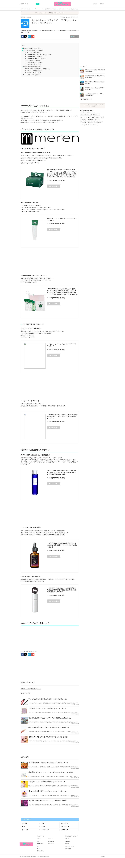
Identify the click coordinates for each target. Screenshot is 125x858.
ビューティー (38, 9)
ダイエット (25, 829)
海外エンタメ (64, 823)
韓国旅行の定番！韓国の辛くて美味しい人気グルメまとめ (48, 763)
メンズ (43, 826)
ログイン (102, 3)
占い (23, 826)
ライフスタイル (65, 826)
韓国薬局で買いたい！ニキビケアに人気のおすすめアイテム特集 (50, 772)
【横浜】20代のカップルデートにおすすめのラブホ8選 (47, 801)
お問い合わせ (68, 848)
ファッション (45, 829)
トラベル (24, 823)
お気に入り (75, 36)
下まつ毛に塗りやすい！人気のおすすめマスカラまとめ (47, 699)
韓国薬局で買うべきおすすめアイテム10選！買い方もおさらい (50, 718)
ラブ (42, 823)
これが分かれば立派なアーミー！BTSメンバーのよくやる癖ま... (95, 94)
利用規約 (67, 843)
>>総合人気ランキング (86, 99)
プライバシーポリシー (70, 846)
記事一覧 (67, 839)
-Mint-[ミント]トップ (25, 9)
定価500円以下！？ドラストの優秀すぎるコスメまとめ (47, 708)
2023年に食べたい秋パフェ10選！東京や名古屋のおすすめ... (95, 70)
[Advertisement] (50, 90)
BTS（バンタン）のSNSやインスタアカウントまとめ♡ (95, 82)
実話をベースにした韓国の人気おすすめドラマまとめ (46, 782)
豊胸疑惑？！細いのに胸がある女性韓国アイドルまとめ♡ (95, 88)
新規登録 (95, 3)
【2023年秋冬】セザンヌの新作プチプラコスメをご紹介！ (48, 737)
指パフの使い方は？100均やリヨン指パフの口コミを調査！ (48, 727)
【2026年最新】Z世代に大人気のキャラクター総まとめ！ (48, 791)
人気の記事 (67, 841)
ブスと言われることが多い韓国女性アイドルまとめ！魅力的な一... (95, 76)
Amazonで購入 (54, 186)
